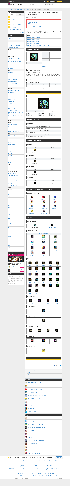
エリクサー (39, 303)
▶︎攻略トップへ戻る (12, 38)
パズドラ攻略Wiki (34, 465)
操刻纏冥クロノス (43, 199)
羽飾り (9, 207)
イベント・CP (20, 7)
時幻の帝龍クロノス (32, 208)
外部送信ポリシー (32, 457)
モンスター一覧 (45, 7)
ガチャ (50, 7)
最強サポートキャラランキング (13, 126)
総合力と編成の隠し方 (11, 106)
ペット (9, 196)
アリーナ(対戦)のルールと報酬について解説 (15, 117)
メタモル (43, 255)
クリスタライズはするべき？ (12, 110)
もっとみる (22, 32)
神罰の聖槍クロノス (44, 213)
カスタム (43, 250)
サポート (55, 244)
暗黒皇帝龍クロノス (44, 208)
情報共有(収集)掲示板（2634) (13, 81)
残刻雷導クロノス (43, 203)
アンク (44, 276)
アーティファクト (36, 282)
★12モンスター (10, 155)
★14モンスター (10, 151)
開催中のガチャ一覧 (11, 135)
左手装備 (50, 265)
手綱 (56, 332)
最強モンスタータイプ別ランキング (14, 131)
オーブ (55, 343)
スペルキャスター (32, 255)
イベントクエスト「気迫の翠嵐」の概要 (14, 61)
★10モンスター (10, 160)
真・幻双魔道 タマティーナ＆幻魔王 (33, 21)
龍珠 (9, 245)
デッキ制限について (11, 103)
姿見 (50, 282)
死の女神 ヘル (30, 24)
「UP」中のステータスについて (13, 175)
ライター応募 (59, 457)
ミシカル (32, 239)
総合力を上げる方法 (11, 99)
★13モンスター (10, 153)
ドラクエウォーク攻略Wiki (21, 466)
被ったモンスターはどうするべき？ (14, 108)
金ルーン (37, 293)
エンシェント (44, 239)
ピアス (58, 276)
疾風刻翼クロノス (55, 203)
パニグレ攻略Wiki (20, 473)
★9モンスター (10, 162)
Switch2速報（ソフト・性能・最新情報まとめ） (53, 460)
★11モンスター (10, 157)
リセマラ (53, 7)
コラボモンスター (11, 166)
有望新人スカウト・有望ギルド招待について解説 (15, 113)
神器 (43, 282)
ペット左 (37, 271)
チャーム (30, 287)
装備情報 (29, 372)
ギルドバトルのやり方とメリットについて (15, 115)
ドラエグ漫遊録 (10, 68)
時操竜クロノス (32, 199)
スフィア (43, 343)
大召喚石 (50, 276)
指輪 (57, 265)
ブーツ (9, 227)
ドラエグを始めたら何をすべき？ (13, 90)
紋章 (9, 247)
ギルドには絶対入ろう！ (12, 92)
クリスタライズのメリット (12, 185)
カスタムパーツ (43, 313)
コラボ (44, 244)
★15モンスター (10, 148)
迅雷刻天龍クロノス (32, 213)
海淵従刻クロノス (55, 199)
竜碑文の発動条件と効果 (12, 183)
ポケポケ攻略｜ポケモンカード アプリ (52, 463)
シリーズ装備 (10, 191)
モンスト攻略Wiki (49, 465)
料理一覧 (9, 236)
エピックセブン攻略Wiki (35, 468)
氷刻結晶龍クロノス (55, 208)
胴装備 (37, 265)
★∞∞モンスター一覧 (11, 144)
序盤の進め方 (10, 7)
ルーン (9, 225)
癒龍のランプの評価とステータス (15, 16)
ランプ (9, 220)
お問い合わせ (39, 457)
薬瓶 (30, 293)
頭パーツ (30, 333)
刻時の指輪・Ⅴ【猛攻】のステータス (33, 39)
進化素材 (32, 343)
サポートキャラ (10, 168)
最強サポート (32, 7)
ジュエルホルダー (43, 287)
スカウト (57, 7)
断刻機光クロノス (32, 203)
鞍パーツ (39, 333)
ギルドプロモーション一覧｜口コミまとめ (15, 94)
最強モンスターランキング (12, 124)
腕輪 (30, 282)
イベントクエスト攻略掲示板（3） (13, 85)
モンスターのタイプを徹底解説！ (44, 233)
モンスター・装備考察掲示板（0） (13, 83)
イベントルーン (30, 271)
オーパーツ (50, 271)
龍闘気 (48, 303)
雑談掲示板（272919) (11, 74)
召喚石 (30, 276)
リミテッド (55, 250)
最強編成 (40, 7)
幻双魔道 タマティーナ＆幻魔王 (32, 22)
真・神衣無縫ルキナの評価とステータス (16, 29)
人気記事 (12, 14)
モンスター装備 (30, 303)
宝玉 (9, 198)
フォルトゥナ (10, 249)
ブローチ (56, 303)
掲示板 (61, 7)
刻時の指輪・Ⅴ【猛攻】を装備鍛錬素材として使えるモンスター (38, 45)
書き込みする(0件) (44, 362)
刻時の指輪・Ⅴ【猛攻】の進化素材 (33, 43)
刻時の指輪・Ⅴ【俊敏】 (52, 227)
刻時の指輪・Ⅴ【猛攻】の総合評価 (33, 37)
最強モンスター (26, 7)
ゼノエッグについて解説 (12, 63)
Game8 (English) (49, 457)
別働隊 (32, 250)
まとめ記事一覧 (10, 72)
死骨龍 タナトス (30, 23)
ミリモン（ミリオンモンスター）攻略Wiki (38, 475)
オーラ (58, 271)
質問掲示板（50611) (11, 77)
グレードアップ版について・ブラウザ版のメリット (35, 26)
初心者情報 (15, 7)
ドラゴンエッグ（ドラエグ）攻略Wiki (32, 370)
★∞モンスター (10, 146)
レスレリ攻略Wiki (20, 475)
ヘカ (57, 287)
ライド (9, 234)
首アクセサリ (37, 276)
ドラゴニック (32, 244)
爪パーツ (48, 332)
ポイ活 (45, 1)
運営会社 (43, 457)
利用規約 (19, 457)
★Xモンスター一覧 (11, 142)
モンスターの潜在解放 (11, 177)
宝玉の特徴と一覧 (13, 27)
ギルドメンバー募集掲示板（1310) (13, 79)
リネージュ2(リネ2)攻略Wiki (50, 473)
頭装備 (30, 265)
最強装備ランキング (11, 129)
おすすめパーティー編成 (12, 173)
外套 (9, 203)
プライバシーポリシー (25, 457)
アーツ (9, 232)
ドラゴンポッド (10, 229)
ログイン (60, 1)
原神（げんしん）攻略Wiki (21, 468)
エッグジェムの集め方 (11, 97)
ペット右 (43, 271)
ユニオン (55, 239)
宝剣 (37, 287)
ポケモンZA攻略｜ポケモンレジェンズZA (24, 460)
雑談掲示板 (12, 22)
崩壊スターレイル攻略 (21, 465)
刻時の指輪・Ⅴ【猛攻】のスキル (33, 41)
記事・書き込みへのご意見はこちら (44, 367)
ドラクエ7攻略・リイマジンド (22, 463)
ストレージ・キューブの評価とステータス (17, 24)
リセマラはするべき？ (11, 101)
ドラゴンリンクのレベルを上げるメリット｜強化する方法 (15, 180)
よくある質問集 (12, 19)
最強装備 (36, 7)
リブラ (51, 287)
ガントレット (10, 223)
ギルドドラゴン (43, 352)
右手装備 (43, 265)
